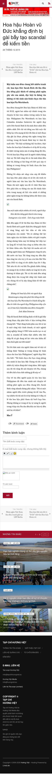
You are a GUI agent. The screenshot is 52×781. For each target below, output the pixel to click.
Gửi (7, 495)
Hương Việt (25, 762)
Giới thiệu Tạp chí (32, 648)
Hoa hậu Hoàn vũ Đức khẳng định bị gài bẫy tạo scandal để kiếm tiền (24, 34)
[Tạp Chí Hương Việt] (14, 3)
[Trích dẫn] (11, 453)
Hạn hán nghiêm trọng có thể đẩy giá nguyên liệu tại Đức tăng (25, 553)
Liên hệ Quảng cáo (11, 652)
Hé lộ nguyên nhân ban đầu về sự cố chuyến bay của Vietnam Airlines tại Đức (25, 600)
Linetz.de (6, 765)
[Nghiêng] (7, 453)
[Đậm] (4, 453)
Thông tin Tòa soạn (12, 648)
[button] (43, 534)
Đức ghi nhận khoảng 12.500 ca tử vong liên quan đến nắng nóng (25, 576)
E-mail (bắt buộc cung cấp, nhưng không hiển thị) (24, 449)
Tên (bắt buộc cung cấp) (13, 441)
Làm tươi (8, 484)
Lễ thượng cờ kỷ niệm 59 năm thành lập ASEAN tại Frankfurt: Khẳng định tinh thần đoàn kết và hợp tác (24, 621)
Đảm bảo (6, 656)
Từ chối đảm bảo (31, 652)
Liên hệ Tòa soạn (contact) (13, 686)
